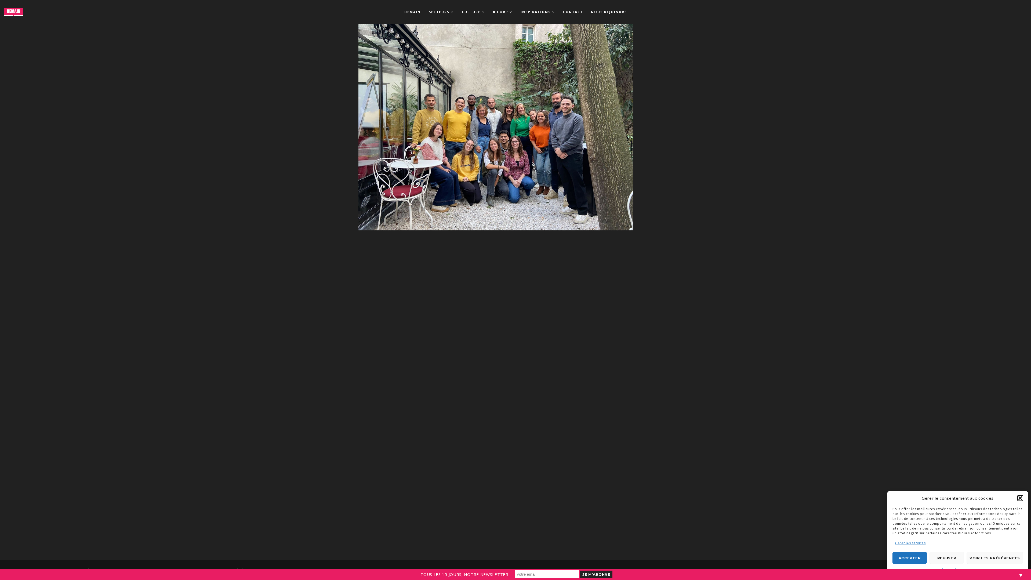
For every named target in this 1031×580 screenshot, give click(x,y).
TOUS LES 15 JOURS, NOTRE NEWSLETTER (464, 574)
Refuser (946, 558)
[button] (1020, 498)
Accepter (910, 558)
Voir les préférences (995, 558)
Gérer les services (910, 543)
